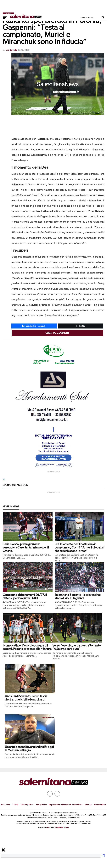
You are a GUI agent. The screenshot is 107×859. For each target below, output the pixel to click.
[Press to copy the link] (103, 856)
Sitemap (88, 805)
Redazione (5, 805)
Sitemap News (100, 805)
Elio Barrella (11, 50)
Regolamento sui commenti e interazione (65, 805)
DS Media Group (62, 827)
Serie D (15, 805)
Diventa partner (27, 805)
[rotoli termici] (53, 468)
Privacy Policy (41, 805)
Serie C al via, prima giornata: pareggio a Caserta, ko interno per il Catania (26, 548)
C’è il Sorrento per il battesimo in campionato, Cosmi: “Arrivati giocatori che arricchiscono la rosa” (79, 548)
